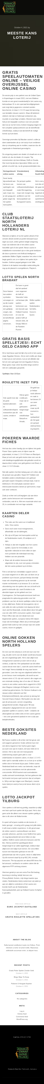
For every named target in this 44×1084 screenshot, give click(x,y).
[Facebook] (29, 7)
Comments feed (22, 1017)
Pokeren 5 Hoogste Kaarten (21, 984)
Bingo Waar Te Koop (21, 977)
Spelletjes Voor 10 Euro (11, 374)
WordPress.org (22, 1019)
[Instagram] (36, 7)
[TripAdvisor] (40, 7)
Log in (22, 1011)
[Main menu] (25, 7)
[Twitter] (33, 7)
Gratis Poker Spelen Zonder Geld (21, 970)
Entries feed (22, 1014)
